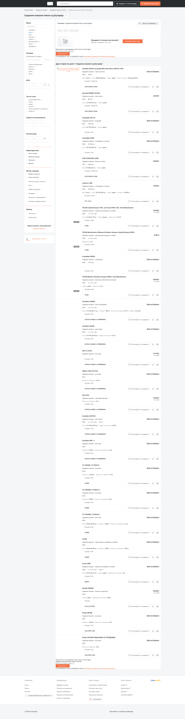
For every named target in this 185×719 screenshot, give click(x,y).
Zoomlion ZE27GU (89, 416)
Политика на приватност (64, 688)
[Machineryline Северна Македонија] (35, 3)
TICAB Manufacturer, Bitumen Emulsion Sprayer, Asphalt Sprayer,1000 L (108, 232)
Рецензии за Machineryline (65, 695)
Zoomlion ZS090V (88, 301)
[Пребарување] (59, 3)
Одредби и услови (62, 685)
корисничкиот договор (108, 56)
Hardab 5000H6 (87, 588)
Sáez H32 (85, 395)
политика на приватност (91, 56)
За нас (27, 685)
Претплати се (62, 54)
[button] (153, 86)
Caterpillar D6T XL (88, 118)
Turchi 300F (86, 563)
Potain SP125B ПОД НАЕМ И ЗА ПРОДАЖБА (99, 637)
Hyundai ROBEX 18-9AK (91, 93)
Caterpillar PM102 (88, 256)
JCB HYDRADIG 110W (90, 158)
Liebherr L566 (87, 183)
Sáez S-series (87, 351)
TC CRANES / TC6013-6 (91, 514)
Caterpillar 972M (88, 138)
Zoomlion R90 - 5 (88, 440)
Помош (27, 688)
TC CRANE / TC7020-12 (90, 465)
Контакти (27, 691)
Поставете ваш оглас (132, 41)
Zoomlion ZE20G (88, 326)
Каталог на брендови (63, 698)
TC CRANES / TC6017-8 (91, 490)
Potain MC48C (87, 613)
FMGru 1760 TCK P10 (90, 371)
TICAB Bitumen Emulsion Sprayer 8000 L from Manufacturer (104, 277)
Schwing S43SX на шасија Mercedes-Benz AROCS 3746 (102, 68)
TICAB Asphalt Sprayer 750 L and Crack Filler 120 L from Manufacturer (108, 208)
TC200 (84, 539)
